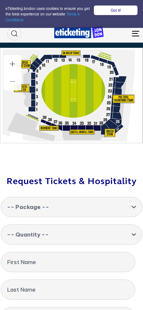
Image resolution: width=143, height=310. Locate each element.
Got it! (116, 10)
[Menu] (117, 33)
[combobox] (71, 207)
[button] (14, 33)
